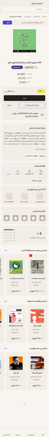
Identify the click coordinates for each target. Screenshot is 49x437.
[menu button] (3, 3)
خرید (24, 98)
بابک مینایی (22, 77)
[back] (46, 3)
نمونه (9, 105)
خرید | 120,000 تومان (13, 434)
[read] (9, 196)
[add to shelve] (40, 196)
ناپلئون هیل (21, 73)
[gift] (24, 56)
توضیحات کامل (40, 149)
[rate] (42, 218)
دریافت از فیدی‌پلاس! (32, 105)
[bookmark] (30, 56)
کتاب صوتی (36, 16)
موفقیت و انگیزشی (15, 16)
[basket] (9, 3)
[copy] (6, 115)
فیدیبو (44, 16)
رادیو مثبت (22, 82)
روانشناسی (27, 16)
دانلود (8, 22)
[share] (18, 56)
